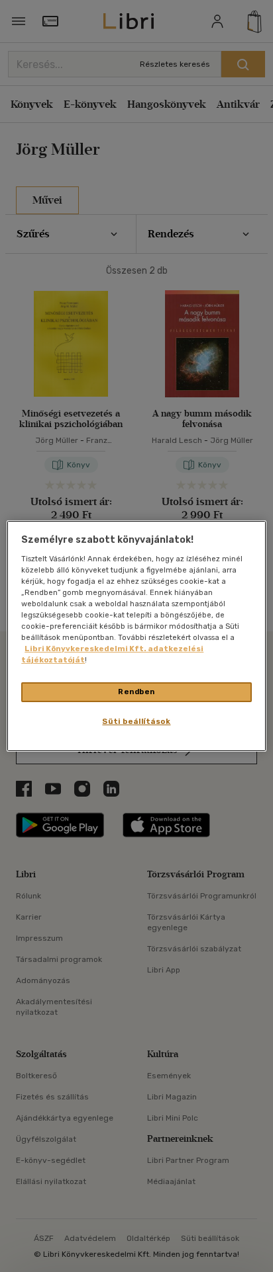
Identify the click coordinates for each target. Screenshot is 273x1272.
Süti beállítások (136, 721)
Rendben (136, 691)
